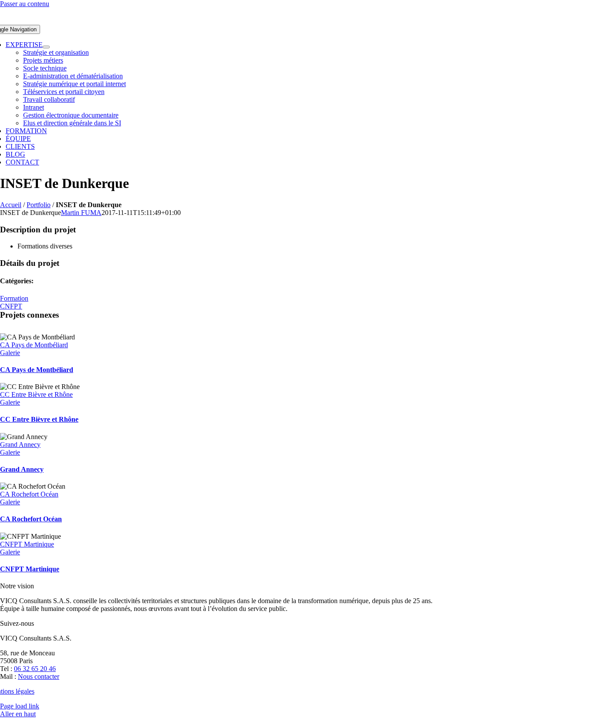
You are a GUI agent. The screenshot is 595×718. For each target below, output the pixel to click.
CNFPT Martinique (27, 544)
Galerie (10, 352)
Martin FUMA (81, 212)
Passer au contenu (24, 3)
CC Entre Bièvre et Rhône (36, 394)
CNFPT (11, 306)
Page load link (19, 706)
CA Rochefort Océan (29, 494)
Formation (14, 298)
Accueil (10, 204)
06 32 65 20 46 (35, 668)
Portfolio (39, 204)
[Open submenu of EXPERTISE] (46, 47)
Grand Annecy (20, 444)
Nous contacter (38, 676)
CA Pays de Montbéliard (34, 345)
